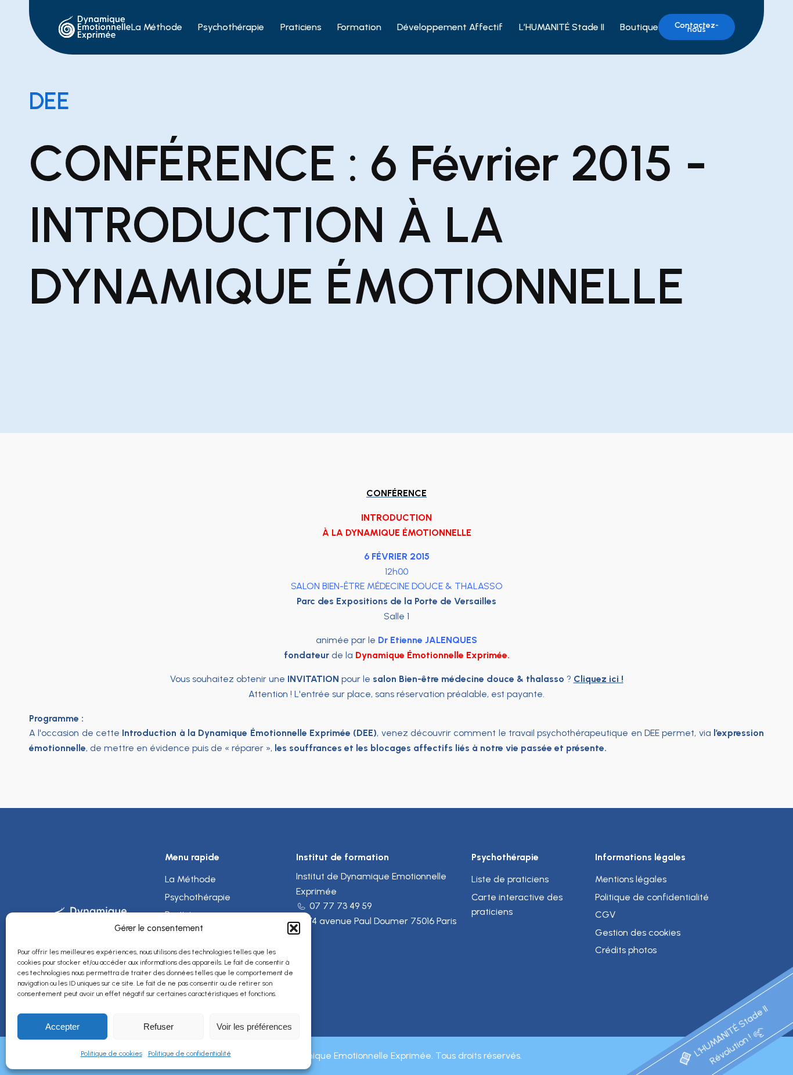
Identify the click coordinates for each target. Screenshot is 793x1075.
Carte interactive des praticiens (517, 905)
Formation (359, 27)
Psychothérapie (231, 27)
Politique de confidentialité (189, 1053)
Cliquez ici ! (598, 678)
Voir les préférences (254, 1026)
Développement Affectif (450, 27)
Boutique (639, 27)
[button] (294, 928)
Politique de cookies (111, 1053)
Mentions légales (630, 879)
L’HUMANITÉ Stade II (561, 27)
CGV (605, 914)
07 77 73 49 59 (340, 905)
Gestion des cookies (637, 932)
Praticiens (301, 27)
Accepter (62, 1026)
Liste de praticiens (510, 879)
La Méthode (156, 27)
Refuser (158, 1026)
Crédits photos (626, 949)
